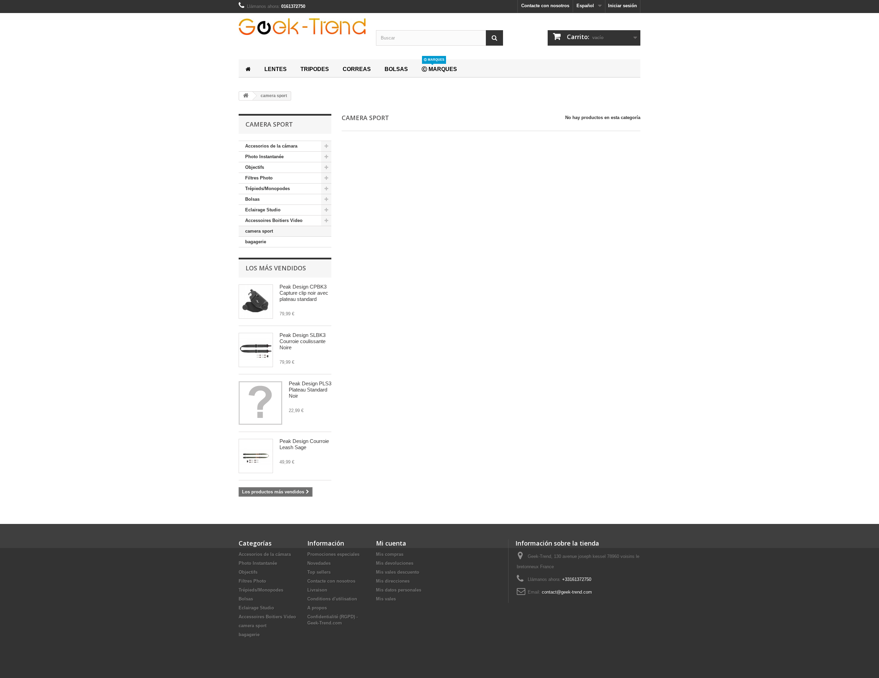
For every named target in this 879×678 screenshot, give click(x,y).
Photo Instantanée (264, 156)
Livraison (317, 590)
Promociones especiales (333, 554)
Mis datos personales (398, 590)
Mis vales (386, 598)
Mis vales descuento (397, 572)
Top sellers (319, 572)
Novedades (319, 563)
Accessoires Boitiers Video (273, 220)
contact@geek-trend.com (567, 592)
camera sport (259, 231)
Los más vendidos (276, 268)
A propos (317, 607)
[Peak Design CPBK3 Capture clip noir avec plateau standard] (256, 301)
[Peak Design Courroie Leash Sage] (256, 456)
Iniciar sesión (622, 5)
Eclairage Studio (263, 209)
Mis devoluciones (394, 563)
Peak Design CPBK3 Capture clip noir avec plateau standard (303, 293)
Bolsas (252, 199)
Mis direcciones (393, 581)
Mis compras (389, 554)
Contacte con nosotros (545, 5)
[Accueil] (248, 68)
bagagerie (255, 241)
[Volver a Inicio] (245, 96)
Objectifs (254, 167)
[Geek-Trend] (302, 26)
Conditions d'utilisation (332, 598)
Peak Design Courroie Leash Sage (304, 444)
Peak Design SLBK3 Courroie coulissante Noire (302, 341)
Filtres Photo (259, 177)
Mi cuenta (391, 543)
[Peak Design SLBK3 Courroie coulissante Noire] (256, 350)
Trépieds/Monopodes (267, 188)
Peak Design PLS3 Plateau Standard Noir (310, 390)
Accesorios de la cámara (271, 146)
